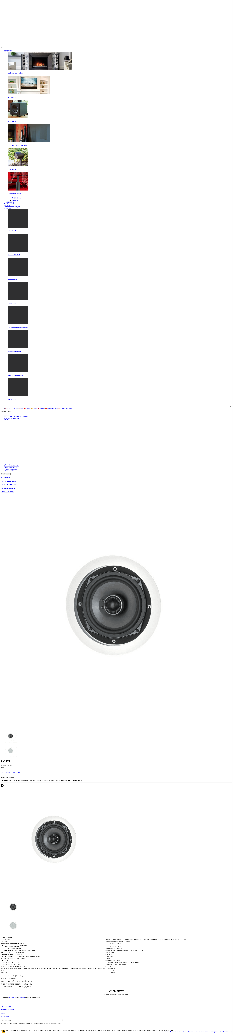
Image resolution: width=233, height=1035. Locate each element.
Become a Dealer (168, 1032)
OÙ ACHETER (9, 203)
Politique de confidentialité (196, 1032)
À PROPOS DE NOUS (6, 1006)
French (15, 408)
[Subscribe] (62, 1020)
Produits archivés (16, 199)
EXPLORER (8, 208)
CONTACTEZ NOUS (5, 1016)
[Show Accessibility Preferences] (3, 1031)
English (9, 408)
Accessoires (15, 200)
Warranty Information (10, 469)
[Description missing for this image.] (7, 46)
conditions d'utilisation (180, 1032)
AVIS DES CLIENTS (10, 470)
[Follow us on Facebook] (4, 1028)
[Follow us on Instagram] (2, 1028)
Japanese (42, 408)
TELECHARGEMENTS (11, 467)
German (28, 408)
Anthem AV (15, 197)
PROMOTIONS (9, 205)
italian (21, 408)
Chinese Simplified (53, 408)
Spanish (35, 408)
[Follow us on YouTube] (13, 1028)
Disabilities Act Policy (226, 1032)
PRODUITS (8, 51)
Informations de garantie (212, 1032)
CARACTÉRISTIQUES (11, 466)
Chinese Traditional (66, 408)
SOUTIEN (3, 1013)
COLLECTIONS (9, 202)
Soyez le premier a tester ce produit (11, 772)
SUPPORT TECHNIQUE (12, 207)
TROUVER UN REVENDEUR (7, 1009)
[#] (1, 1033)
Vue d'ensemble (8, 464)
